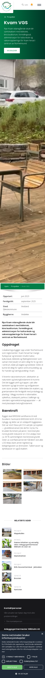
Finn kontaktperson (14, 621)
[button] (22, 673)
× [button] (42, 634)
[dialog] (22, 654)
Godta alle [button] (12, 667)
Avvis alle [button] (33, 667)
